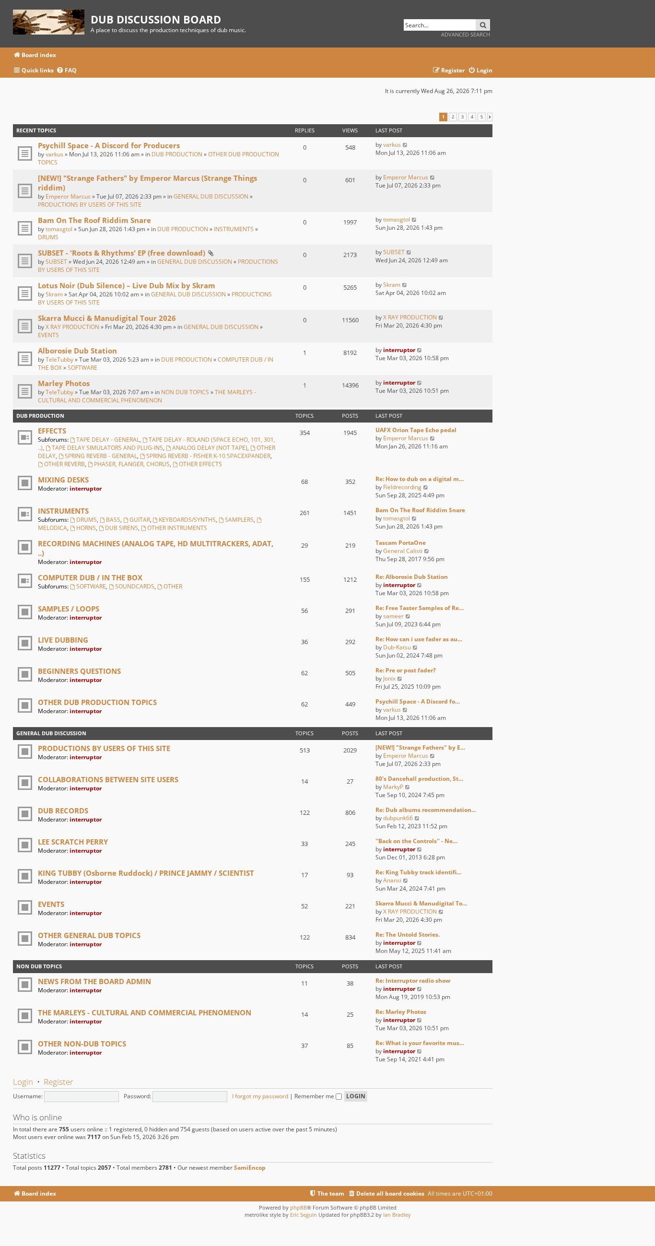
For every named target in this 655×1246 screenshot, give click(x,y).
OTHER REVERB (64, 464)
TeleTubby (59, 359)
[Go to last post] (405, 145)
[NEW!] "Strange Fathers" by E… (420, 747)
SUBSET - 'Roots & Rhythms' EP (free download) (121, 253)
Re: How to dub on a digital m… (419, 479)
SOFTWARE (82, 368)
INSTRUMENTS (234, 229)
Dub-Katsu (397, 647)
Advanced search (465, 34)
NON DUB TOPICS (185, 392)
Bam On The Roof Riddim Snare (94, 220)
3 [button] (462, 117)
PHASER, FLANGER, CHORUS (132, 464)
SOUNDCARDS (134, 586)
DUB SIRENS (121, 528)
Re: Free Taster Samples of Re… (419, 608)
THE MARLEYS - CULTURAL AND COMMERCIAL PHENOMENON (147, 396)
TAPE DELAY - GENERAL (108, 439)
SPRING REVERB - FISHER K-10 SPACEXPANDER (208, 456)
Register (58, 1081)
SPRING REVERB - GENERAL (101, 456)
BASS (113, 520)
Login (23, 1081)
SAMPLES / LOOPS (68, 608)
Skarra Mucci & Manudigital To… (421, 903)
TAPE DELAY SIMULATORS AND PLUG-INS (107, 448)
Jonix (389, 678)
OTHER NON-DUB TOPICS (82, 1043)
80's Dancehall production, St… (419, 779)
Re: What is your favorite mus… (419, 1043)
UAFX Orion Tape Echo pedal (415, 430)
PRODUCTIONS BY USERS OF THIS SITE (89, 204)
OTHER (173, 586)
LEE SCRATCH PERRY (73, 841)
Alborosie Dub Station (77, 350)
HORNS (86, 528)
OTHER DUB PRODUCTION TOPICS (97, 702)
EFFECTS (52, 430)
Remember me (315, 1096)
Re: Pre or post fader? (405, 670)
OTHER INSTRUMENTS (177, 528)
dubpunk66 (398, 818)
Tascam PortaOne (400, 543)
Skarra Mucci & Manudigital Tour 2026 (107, 318)
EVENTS (48, 335)
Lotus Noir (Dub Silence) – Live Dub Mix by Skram (126, 285)
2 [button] (453, 117)
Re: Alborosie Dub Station (411, 577)
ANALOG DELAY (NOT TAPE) (209, 448)
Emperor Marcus (68, 196)
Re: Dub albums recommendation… (425, 810)
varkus (54, 154)
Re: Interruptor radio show (412, 980)
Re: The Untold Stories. (407, 934)
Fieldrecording (402, 487)
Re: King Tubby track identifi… (418, 872)
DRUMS (48, 237)
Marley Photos (64, 383)
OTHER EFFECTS (200, 464)
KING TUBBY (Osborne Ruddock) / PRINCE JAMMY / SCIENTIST (146, 873)
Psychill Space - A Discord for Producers (109, 145)
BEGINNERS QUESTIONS (79, 671)
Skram (54, 294)
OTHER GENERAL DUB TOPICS (89, 935)
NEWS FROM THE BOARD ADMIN (94, 981)
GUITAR (139, 520)
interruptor (399, 350)
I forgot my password (260, 1096)
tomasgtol (59, 229)
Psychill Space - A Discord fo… (417, 701)
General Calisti (402, 551)
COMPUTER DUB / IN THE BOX (90, 577)
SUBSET (56, 262)
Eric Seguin (303, 1214)
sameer (393, 616)
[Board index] (52, 20)
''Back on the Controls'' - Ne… (416, 841)
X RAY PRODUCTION (72, 327)
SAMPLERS (239, 520)
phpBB (298, 1207)
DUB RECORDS (63, 810)
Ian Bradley (397, 1214)
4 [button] (472, 117)
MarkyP (393, 787)
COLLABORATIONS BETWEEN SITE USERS (108, 779)
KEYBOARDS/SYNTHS (187, 520)
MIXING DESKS (63, 479)
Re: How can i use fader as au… (418, 639)
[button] (489, 117)
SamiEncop (250, 1168)
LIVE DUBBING (63, 640)
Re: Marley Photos (400, 1012)
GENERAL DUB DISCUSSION (211, 196)
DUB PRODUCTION (177, 154)
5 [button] (481, 117)
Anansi (392, 880)
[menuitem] (66, 70)
